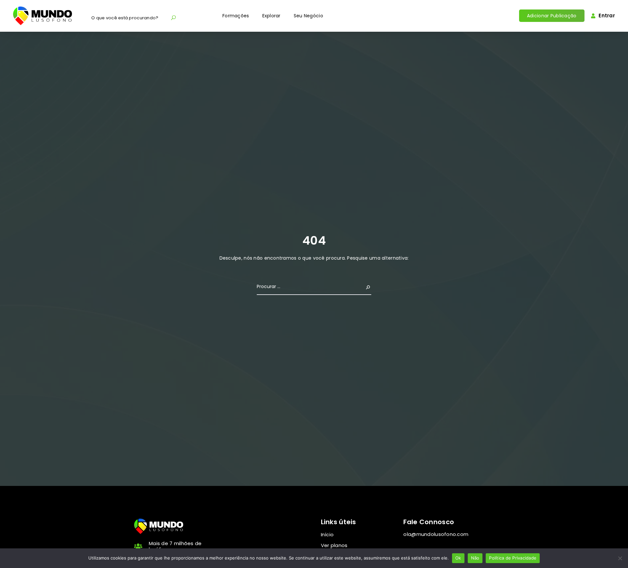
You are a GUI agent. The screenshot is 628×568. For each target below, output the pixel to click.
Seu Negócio (308, 15)
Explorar (271, 15)
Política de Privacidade (512, 557)
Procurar (360, 286)
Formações (235, 15)
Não (475, 557)
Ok (458, 557)
